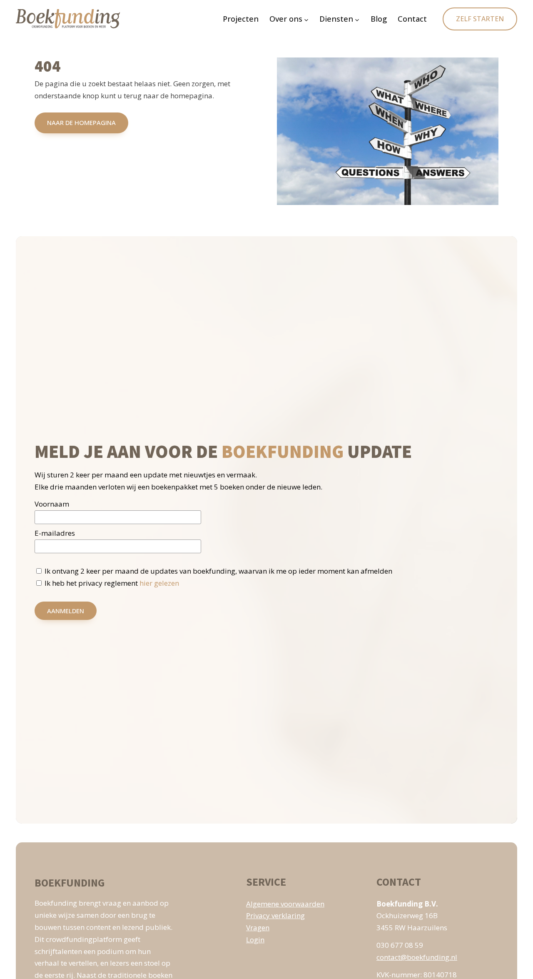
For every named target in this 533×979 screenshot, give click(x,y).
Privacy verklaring (275, 915)
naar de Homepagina (81, 122)
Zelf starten (480, 18)
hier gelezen (159, 583)
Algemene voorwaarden (285, 904)
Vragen (257, 927)
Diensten (336, 19)
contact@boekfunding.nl (416, 957)
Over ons (285, 19)
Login (255, 939)
